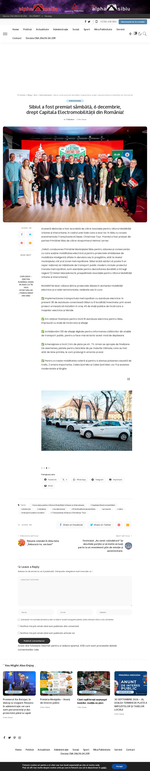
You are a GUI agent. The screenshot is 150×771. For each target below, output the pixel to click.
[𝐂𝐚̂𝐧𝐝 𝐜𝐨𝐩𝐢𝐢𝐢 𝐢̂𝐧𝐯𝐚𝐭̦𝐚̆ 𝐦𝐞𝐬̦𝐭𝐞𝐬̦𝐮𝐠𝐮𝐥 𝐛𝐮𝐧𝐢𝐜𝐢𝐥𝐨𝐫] (93, 683)
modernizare (59, 509)
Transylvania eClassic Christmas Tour (69, 513)
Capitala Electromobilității (103, 505)
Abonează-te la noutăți (133, 22)
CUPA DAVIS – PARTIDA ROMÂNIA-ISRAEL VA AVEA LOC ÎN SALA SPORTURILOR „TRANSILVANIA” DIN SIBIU (26, 286)
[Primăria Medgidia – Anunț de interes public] (56, 683)
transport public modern (33, 513)
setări (103, 767)
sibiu (120, 509)
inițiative (42, 509)
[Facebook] (21, 234)
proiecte (107, 509)
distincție (26, 509)
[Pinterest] (21, 242)
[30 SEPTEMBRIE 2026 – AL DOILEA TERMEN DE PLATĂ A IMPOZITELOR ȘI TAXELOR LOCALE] (130, 683)
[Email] (30, 242)
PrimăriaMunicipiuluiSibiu (84, 509)
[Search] (144, 34)
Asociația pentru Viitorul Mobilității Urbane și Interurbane (58, 505)
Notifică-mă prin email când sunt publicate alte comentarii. (49, 626)
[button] (44, 419)
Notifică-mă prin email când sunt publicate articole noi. (47, 633)
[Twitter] (30, 234)
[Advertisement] (75, 64)
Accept (119, 766)
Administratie (75, 101)
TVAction (70, 119)
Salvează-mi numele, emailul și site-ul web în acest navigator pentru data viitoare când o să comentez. (67, 619)
